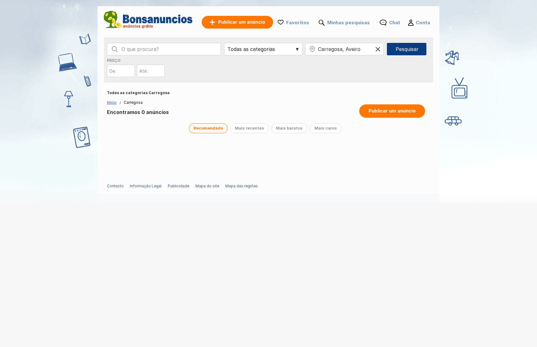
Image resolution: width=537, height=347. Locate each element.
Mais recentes (249, 128)
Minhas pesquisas (348, 22)
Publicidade (178, 186)
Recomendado (208, 128)
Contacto (115, 186)
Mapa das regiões (241, 186)
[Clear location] (377, 49)
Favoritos (297, 22)
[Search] (114, 49)
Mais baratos (289, 128)
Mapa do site (207, 186)
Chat (394, 22)
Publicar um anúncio (392, 111)
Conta (423, 22)
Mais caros (325, 128)
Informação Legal (146, 186)
